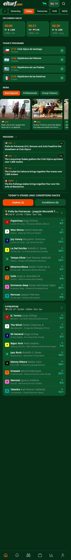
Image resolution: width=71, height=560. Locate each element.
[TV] (39, 555)
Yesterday (16, 11)
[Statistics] (51, 555)
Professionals (30, 93)
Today (29, 11)
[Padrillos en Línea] (44, 4)
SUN (54, 11)
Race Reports (11, 93)
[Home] (5, 555)
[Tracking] (28, 555)
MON (64, 11)
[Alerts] (17, 555)
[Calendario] (5, 11)
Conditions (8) (50, 202)
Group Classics (49, 93)
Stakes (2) (18, 202)
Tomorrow (42, 11)
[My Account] (62, 555)
